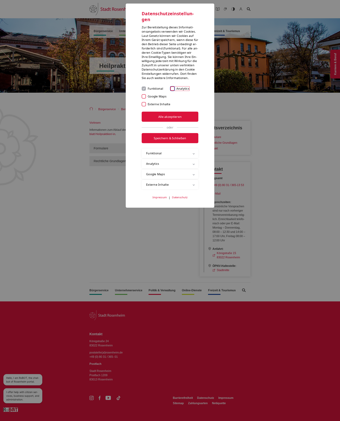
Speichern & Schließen (170, 138)
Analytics (182, 88)
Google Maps (157, 96)
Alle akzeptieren (170, 117)
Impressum (159, 197)
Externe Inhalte (159, 104)
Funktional (155, 88)
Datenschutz (180, 197)
